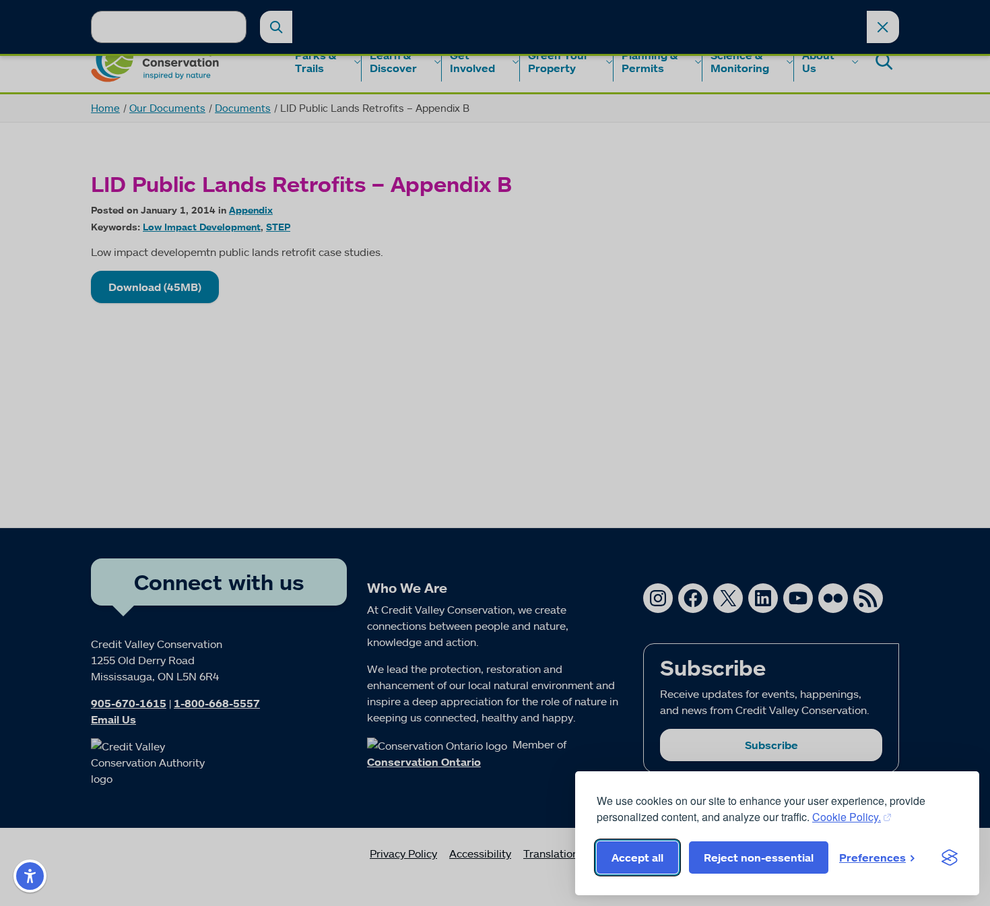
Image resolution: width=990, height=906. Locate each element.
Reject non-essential (759, 857)
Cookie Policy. (846, 816)
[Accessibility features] (29, 876)
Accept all (637, 857)
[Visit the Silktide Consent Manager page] (950, 857)
